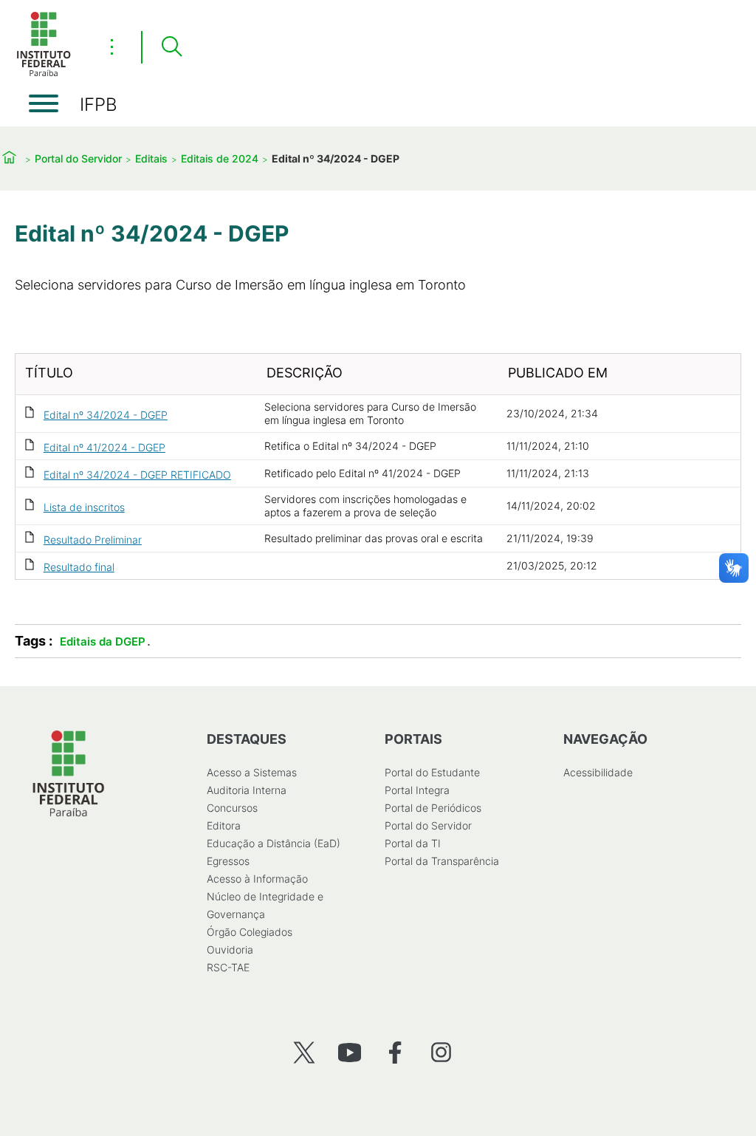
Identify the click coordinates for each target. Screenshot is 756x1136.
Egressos (228, 861)
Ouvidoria (230, 949)
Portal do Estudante (432, 772)
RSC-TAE (228, 967)
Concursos (232, 807)
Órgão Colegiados (249, 931)
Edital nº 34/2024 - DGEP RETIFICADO (137, 474)
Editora (224, 825)
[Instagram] (441, 1052)
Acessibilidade (598, 772)
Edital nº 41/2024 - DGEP (104, 447)
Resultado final (79, 567)
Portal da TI (413, 843)
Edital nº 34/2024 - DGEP (106, 414)
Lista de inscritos (84, 507)
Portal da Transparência (442, 861)
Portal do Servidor (78, 158)
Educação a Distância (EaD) (273, 843)
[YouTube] (349, 1052)
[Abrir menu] (43, 103)
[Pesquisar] (171, 47)
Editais (151, 158)
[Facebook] (395, 1052)
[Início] (43, 73)
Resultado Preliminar (93, 539)
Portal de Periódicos (433, 807)
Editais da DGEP (102, 641)
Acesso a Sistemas (252, 772)
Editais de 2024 (219, 158)
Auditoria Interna (246, 790)
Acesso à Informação (257, 878)
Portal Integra (417, 790)
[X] (303, 1052)
